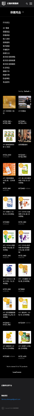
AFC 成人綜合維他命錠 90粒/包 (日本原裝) (24, 180)
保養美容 (6, 35)
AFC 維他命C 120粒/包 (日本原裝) (24, 313)
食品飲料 (6, 82)
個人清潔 (6, 39)
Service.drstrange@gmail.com (10, 399)
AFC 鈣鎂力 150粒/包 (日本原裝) (8, 213)
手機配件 (6, 49)
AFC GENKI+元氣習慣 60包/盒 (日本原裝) (24, 214)
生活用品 (6, 68)
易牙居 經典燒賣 (9, 60)
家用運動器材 (22, 145)
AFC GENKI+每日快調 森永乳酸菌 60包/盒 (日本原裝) (24, 248)
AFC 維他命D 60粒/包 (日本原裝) (8, 347)
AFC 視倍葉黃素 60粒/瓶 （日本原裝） (9, 180)
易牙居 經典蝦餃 (9, 64)
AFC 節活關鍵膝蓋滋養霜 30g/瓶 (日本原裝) (9, 314)
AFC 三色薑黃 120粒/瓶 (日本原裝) (24, 280)
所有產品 (6, 22)
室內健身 (6, 46)
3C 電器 (6, 28)
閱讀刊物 (6, 75)
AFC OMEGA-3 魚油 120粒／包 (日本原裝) (9, 281)
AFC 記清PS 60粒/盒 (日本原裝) (24, 347)
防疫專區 (6, 78)
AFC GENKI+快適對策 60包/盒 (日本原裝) (9, 247)
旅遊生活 (6, 53)
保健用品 (6, 31)
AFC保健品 (22, 111)
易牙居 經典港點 (9, 57)
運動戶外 (6, 71)
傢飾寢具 (6, 42)
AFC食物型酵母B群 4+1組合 (8, 146)
